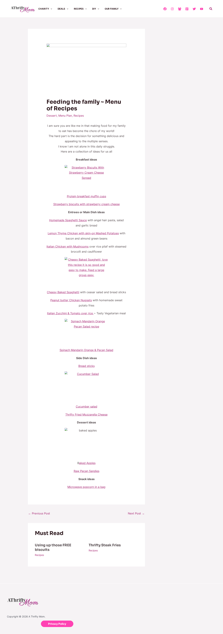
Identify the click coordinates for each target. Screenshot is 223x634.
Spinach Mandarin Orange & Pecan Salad (86, 350)
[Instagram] (172, 8)
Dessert (52, 115)
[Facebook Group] (179, 8)
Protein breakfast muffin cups (86, 196)
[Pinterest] (187, 8)
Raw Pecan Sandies (86, 471)
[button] (50, 8)
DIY (94, 8)
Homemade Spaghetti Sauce (68, 220)
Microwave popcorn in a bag (86, 487)
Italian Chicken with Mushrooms (68, 246)
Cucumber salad (86, 406)
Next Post (136, 513)
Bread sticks (86, 366)
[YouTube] (201, 8)
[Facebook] (165, 8)
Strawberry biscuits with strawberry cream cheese (86, 204)
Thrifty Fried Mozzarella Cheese (86, 414)
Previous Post (39, 513)
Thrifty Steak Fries (105, 545)
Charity (43, 8)
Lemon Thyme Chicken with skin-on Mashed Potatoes (83, 233)
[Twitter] (194, 8)
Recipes (79, 8)
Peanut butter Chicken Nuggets (71, 300)
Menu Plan (65, 115)
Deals (61, 8)
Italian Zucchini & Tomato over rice (70, 313)
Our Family (111, 8)
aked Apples (87, 463)
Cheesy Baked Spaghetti (63, 292)
